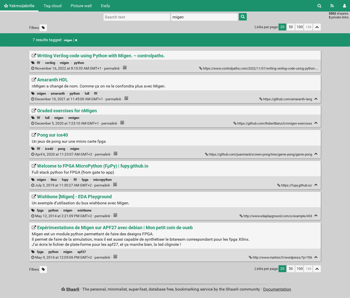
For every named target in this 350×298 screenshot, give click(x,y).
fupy (65, 180)
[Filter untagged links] (43, 27)
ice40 (49, 149)
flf (38, 63)
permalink (77, 68)
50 (291, 27)
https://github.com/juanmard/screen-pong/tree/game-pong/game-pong (260, 154)
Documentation (277, 289)
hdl (87, 93)
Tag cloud (52, 5)
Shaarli (72, 289)
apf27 (81, 252)
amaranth (58, 93)
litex (54, 180)
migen (68, 40)
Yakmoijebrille (21, 5)
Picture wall (81, 5)
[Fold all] (317, 27)
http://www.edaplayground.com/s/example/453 (278, 216)
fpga (85, 180)
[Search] (319, 6)
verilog (50, 63)
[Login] (344, 6)
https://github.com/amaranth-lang (287, 99)
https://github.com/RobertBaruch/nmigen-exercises (274, 123)
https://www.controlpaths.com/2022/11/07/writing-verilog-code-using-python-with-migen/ (268, 68)
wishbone (84, 210)
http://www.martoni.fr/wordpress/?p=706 (282, 257)
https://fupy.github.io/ (296, 185)
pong (61, 149)
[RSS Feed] (332, 6)
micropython (102, 180)
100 (300, 27)
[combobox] (204, 17)
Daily (105, 5)
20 (282, 27)
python (79, 63)
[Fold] (316, 99)
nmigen (73, 118)
